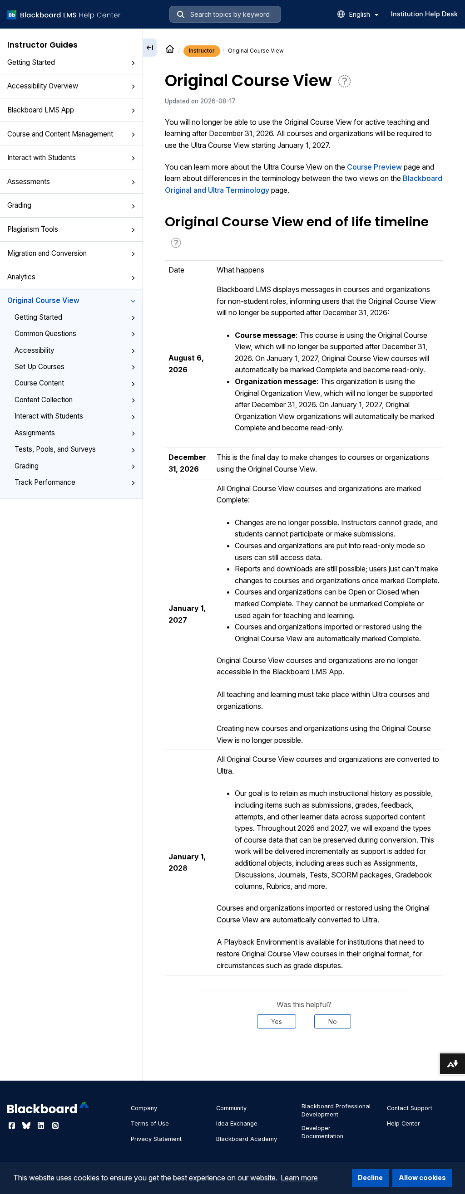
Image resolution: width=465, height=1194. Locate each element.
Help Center (403, 1123)
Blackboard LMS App (40, 110)
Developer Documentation (322, 1132)
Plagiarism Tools (32, 229)
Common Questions (45, 333)
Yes (276, 1021)
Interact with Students (41, 157)
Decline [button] (370, 1177)
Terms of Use (150, 1123)
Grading (19, 205)
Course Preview (374, 166)
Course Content (39, 383)
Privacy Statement (156, 1139)
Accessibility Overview (42, 86)
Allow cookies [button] (422, 1177)
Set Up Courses (39, 366)
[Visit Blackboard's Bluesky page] (27, 1125)
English (360, 14)
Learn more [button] (299, 1177)
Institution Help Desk (424, 14)
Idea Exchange (236, 1123)
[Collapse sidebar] (150, 48)
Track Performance (45, 482)
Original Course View (43, 300)
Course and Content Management (60, 134)
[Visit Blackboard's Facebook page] (12, 1125)
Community (231, 1108)
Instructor (202, 50)
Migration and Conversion (47, 253)
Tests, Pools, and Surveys (55, 449)
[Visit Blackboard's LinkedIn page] (41, 1125)
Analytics (21, 277)
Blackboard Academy (246, 1139)
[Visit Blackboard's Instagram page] (55, 1125)
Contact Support (409, 1108)
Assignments (35, 433)
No (332, 1021)
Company (144, 1108)
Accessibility (34, 350)
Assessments (28, 181)
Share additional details (304, 1055)
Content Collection (44, 399)
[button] (133, 63)
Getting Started (31, 62)
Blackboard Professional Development (336, 1110)
